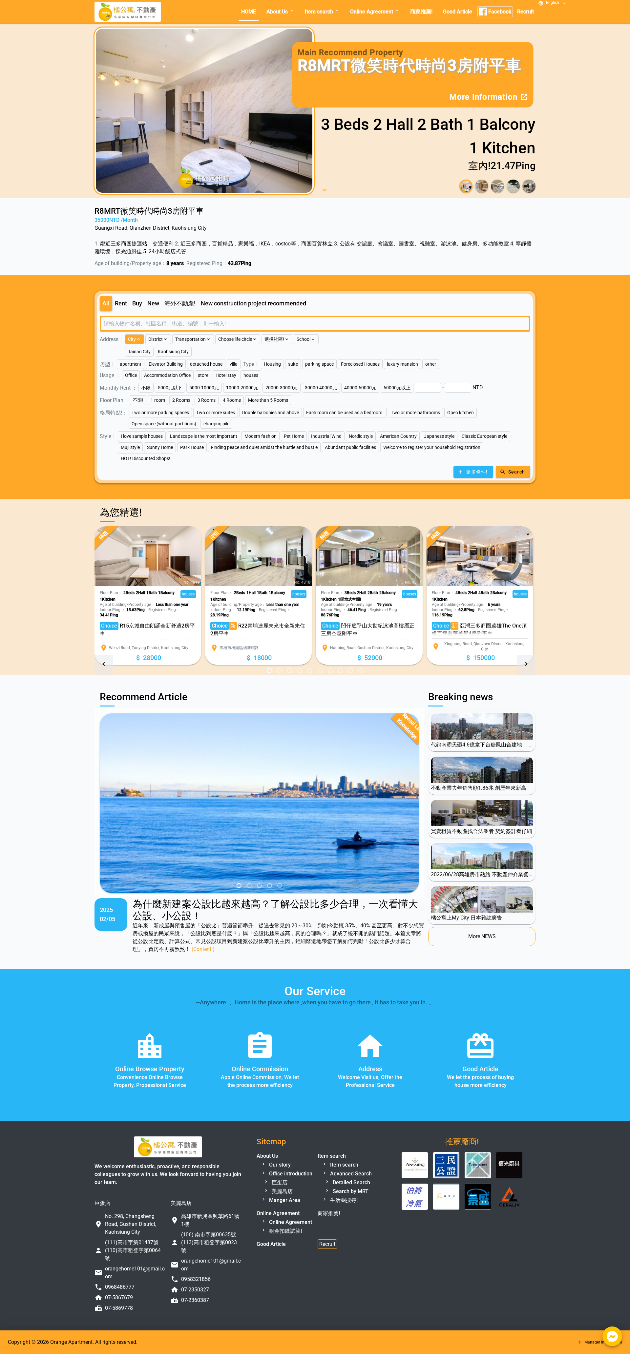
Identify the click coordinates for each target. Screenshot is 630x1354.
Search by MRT (349, 1206)
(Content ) (203, 963)
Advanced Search (350, 1188)
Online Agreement (375, 11)
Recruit (525, 12)
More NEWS (482, 951)
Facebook (499, 12)
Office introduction (290, 1188)
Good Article (457, 12)
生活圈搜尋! (343, 1214)
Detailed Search (350, 1197)
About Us (280, 11)
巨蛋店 (278, 1197)
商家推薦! (421, 12)
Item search (322, 11)
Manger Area (284, 1214)
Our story (279, 1179)
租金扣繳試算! (285, 1245)
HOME (248, 12)
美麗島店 (281, 1206)
